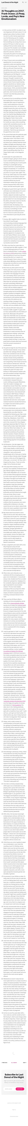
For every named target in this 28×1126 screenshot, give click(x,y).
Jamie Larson (13, 1089)
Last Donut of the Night (9, 2)
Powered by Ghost (14, 1116)
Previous (4, 1062)
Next (24, 1062)
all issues (14, 1062)
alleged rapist (22, 605)
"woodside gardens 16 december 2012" (14, 701)
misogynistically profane (17, 603)
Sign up (14, 1109)
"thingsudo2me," (16, 705)
